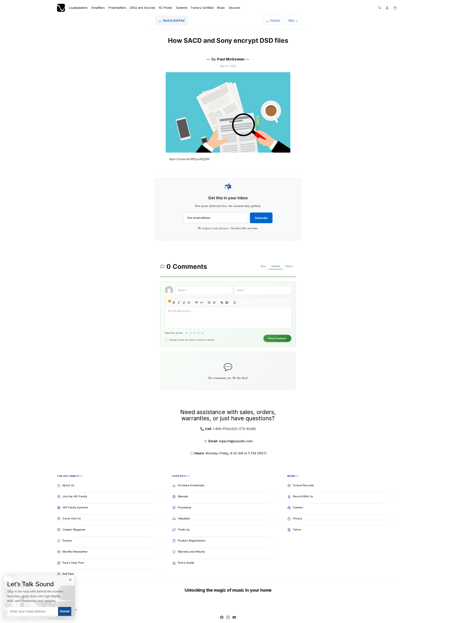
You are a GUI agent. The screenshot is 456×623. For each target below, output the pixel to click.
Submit (64, 611)
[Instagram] (228, 617)
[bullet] (214, 302)
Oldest (289, 266)
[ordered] (209, 302)
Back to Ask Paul (174, 20)
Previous (275, 20)
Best (263, 266)
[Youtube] (234, 617)
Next (291, 20)
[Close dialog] (70, 580)
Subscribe (261, 217)
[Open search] (380, 8)
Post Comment (277, 338)
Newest (275, 266)
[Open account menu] (387, 8)
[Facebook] (222, 617)
